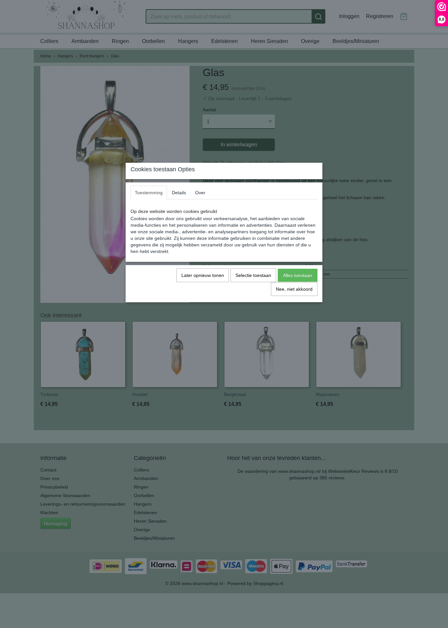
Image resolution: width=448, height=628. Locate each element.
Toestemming (149, 192)
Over (200, 192)
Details (179, 192)
